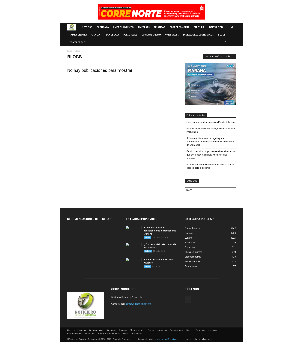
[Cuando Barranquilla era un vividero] (134, 263)
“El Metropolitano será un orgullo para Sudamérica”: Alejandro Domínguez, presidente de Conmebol (210, 141)
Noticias (87, 27)
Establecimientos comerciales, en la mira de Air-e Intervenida (211, 130)
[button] (232, 27)
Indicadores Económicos (198, 34)
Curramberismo (151, 34)
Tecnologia (111, 34)
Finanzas (159, 27)
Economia (103, 27)
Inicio (69, 51)
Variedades (172, 34)
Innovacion (216, 27)
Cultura (199, 27)
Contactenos (77, 42)
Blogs (221, 34)
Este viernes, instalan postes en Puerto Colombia (211, 122)
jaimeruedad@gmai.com (167, 339)
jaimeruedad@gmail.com (138, 303)
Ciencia (95, 34)
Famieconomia (78, 34)
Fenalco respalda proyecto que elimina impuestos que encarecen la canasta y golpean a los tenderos (211, 154)
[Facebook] (225, 42)
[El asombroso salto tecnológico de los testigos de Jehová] (134, 231)
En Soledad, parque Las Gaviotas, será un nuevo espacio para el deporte (210, 166)
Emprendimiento (123, 27)
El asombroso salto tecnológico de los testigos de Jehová (160, 230)
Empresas (144, 27)
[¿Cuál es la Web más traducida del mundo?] (134, 248)
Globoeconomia (179, 27)
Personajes (130, 34)
